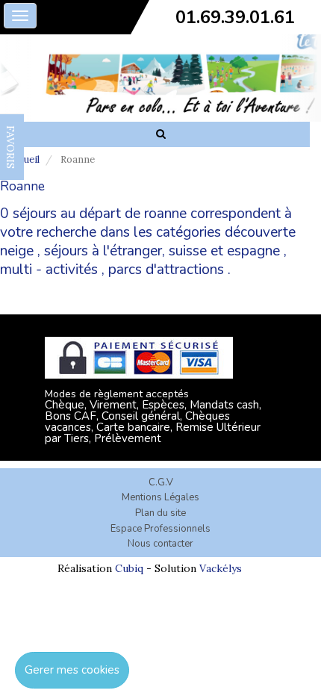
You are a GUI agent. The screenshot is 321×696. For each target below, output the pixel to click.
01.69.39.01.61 (235, 17)
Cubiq (129, 568)
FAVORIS (10, 147)
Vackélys (220, 568)
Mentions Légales (160, 497)
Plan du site (160, 513)
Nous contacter (160, 543)
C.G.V (161, 482)
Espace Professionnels (160, 528)
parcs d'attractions (166, 269)
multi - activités (49, 269)
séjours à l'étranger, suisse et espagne (162, 251)
